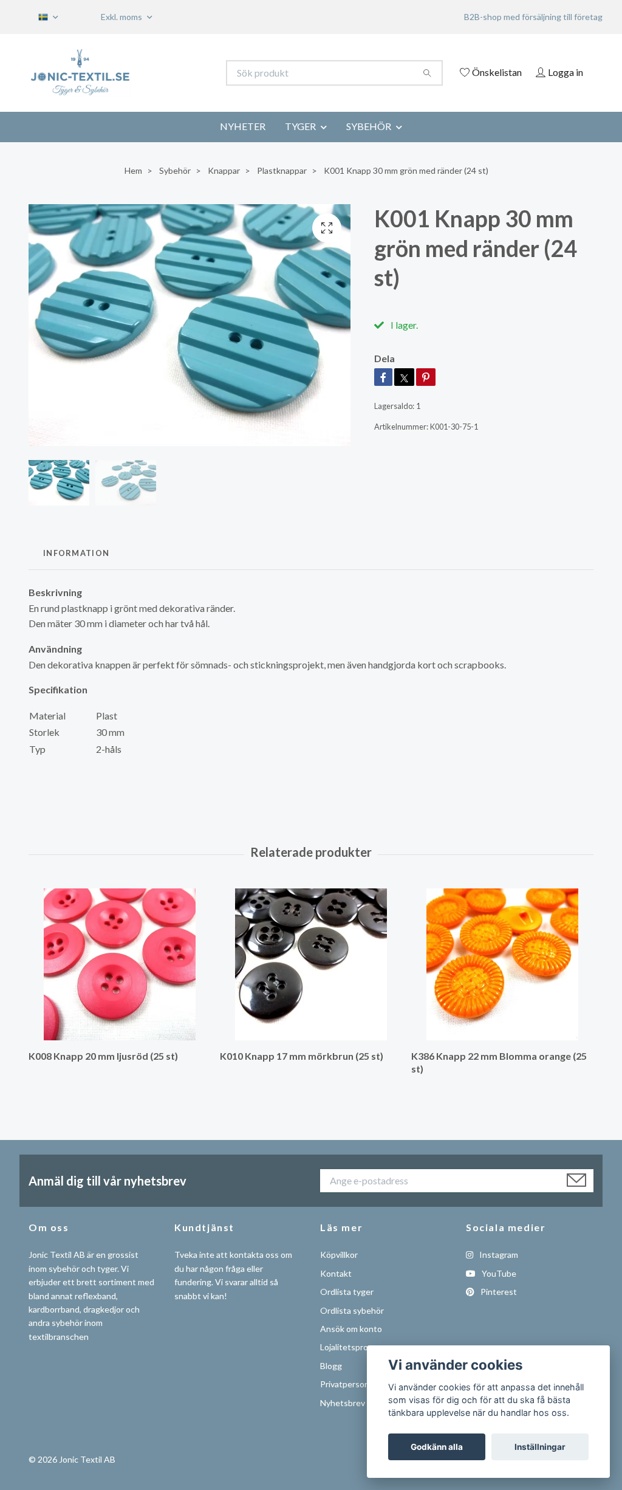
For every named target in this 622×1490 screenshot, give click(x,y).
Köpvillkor (339, 1271)
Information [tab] (76, 569)
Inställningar (540, 1447)
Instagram (497, 1271)
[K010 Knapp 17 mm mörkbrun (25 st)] (311, 981)
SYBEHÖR (368, 142)
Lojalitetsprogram (353, 1364)
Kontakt (336, 1290)
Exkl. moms (122, 17)
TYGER (300, 142)
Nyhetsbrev (342, 1419)
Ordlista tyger (347, 1308)
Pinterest (498, 1308)
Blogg (331, 1382)
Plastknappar (282, 187)
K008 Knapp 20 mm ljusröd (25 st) (103, 1073)
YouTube (498, 1290)
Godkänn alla (437, 1447)
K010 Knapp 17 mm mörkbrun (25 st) (301, 1073)
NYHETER (242, 142)
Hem (133, 187)
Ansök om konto (351, 1345)
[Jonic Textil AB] (170, 73)
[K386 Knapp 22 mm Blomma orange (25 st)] (502, 981)
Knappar (224, 187)
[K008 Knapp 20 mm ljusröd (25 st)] (120, 981)
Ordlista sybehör (352, 1327)
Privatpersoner (348, 1401)
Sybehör (175, 187)
